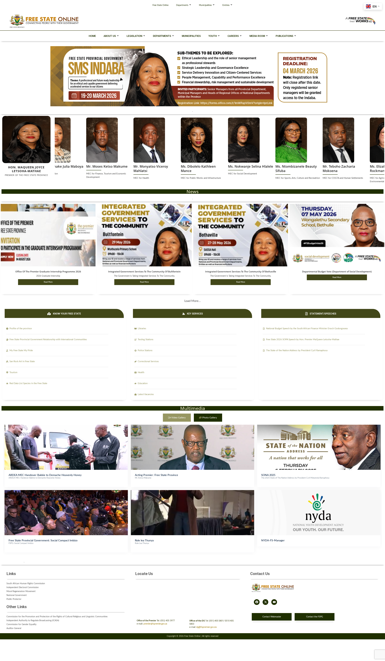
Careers (233, 35)
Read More (48, 282)
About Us (110, 35)
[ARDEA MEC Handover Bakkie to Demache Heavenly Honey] (66, 426)
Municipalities (205, 5)
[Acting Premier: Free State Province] (192, 426)
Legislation (134, 35)
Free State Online (160, 5)
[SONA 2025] (318, 426)
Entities (225, 5)
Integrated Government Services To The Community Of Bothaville (240, 271)
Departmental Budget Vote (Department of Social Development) (337, 271)
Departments (182, 5)
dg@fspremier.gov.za (206, 627)
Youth (212, 35)
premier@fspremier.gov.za (155, 624)
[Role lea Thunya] (192, 492)
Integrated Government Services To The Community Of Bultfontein (144, 271)
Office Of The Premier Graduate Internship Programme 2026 (48, 271)
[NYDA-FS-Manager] (318, 492)
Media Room (257, 35)
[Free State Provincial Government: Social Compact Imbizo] (66, 492)
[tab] (177, 418)
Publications (284, 35)
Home (92, 35)
